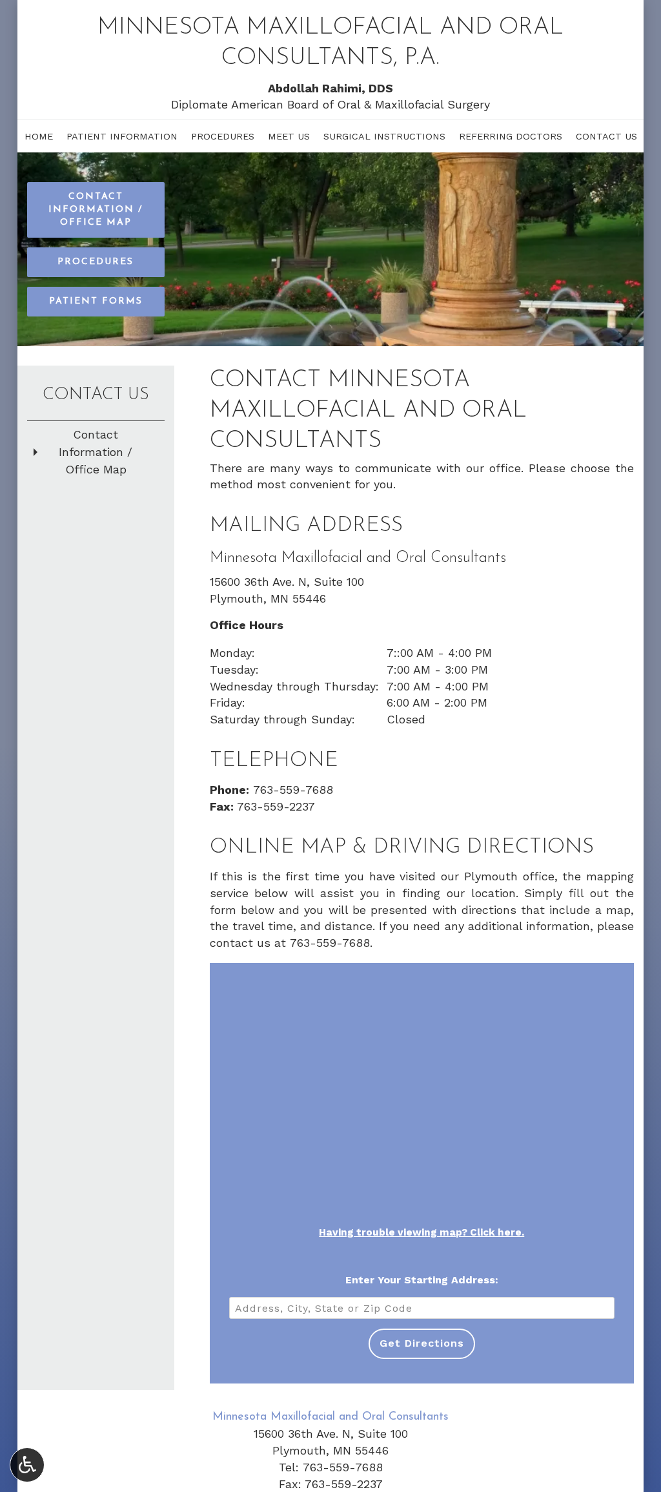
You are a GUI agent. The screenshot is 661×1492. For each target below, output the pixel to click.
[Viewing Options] (27, 1464)
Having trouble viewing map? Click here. (421, 1232)
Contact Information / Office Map (95, 452)
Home (39, 136)
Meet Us (289, 136)
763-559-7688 (293, 789)
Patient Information (122, 136)
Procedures (222, 136)
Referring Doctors (510, 136)
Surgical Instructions (384, 136)
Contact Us (606, 136)
